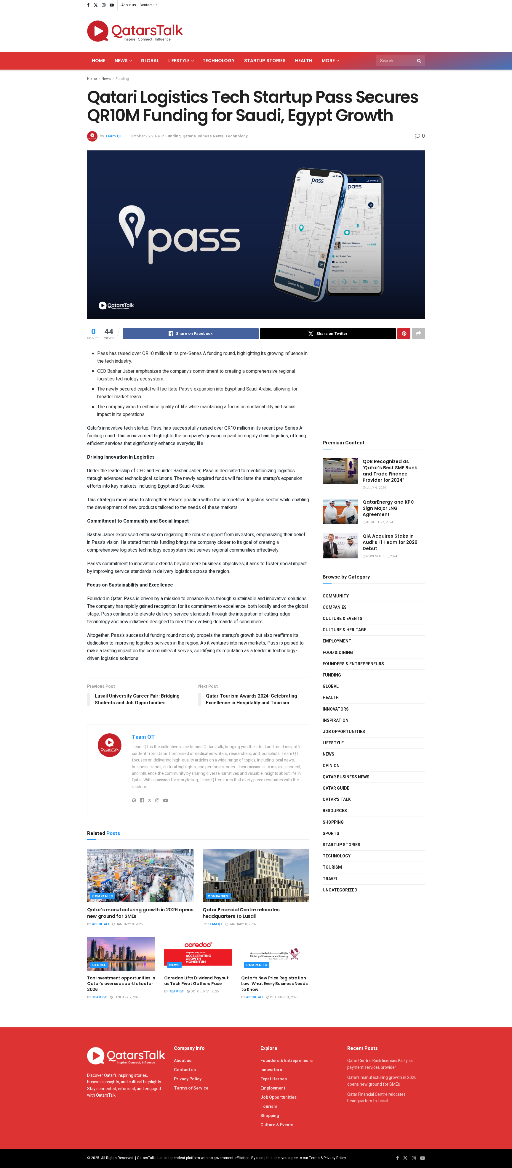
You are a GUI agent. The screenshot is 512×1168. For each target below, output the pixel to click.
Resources (335, 811)
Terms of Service (191, 1088)
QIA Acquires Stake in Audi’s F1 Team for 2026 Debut (390, 542)
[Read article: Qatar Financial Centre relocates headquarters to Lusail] (256, 875)
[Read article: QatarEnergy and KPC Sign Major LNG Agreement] (340, 511)
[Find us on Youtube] (112, 5)
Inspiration (335, 720)
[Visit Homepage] (135, 31)
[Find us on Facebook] (88, 5)
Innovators (336, 709)
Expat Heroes (273, 1079)
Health (303, 60)
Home (98, 60)
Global (150, 60)
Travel (330, 879)
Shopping (333, 822)
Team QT (113, 136)
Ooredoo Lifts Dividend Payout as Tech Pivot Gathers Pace (196, 981)
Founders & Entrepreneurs (353, 664)
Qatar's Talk (337, 799)
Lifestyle (179, 60)
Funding (122, 78)
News (121, 60)
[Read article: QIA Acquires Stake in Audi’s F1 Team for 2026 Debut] (340, 545)
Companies (102, 896)
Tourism (332, 867)
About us (128, 5)
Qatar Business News (203, 136)
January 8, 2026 (129, 924)
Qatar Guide (336, 788)
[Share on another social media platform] (418, 333)
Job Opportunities (344, 732)
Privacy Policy (187, 1079)
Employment (337, 641)
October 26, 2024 (145, 136)
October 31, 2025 (204, 991)
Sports (331, 833)
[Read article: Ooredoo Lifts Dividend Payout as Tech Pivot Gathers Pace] (198, 954)
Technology (219, 60)
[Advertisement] (317, 30)
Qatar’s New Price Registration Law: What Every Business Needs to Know (274, 983)
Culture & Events (342, 619)
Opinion (331, 766)
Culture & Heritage (344, 630)
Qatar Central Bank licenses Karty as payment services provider (380, 1064)
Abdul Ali (100, 924)
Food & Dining (338, 653)
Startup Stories (265, 60)
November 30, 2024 (381, 556)
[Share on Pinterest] (403, 333)
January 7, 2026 (126, 997)
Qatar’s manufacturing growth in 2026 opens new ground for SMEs (140, 913)
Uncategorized (340, 890)
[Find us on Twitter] (96, 5)
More (328, 60)
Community (336, 596)
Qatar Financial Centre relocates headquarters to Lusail (241, 913)
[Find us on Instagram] (103, 5)
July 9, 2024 (375, 487)
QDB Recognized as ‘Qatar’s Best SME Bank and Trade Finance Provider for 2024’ (390, 470)
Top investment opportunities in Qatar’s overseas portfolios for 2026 (121, 983)
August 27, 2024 (379, 522)
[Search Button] (419, 60)
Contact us (149, 5)
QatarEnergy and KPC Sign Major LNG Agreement (388, 508)
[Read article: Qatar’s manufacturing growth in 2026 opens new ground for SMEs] (140, 875)
